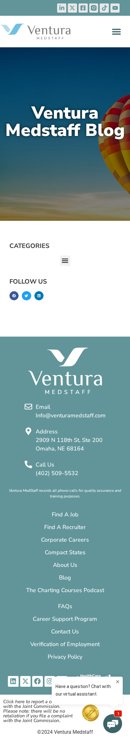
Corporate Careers (65, 540)
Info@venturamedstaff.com (71, 415)
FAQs (65, 606)
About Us (65, 565)
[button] (116, 31)
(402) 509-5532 (57, 473)
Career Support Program (65, 619)
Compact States (65, 552)
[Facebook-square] (83, 8)
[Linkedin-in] (61, 8)
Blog (65, 577)
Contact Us (65, 631)
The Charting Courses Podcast (65, 590)
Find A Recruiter (65, 527)
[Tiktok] (104, 8)
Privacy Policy (65, 657)
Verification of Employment (65, 644)
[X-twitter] (72, 8)
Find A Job (65, 514)
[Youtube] (115, 8)
